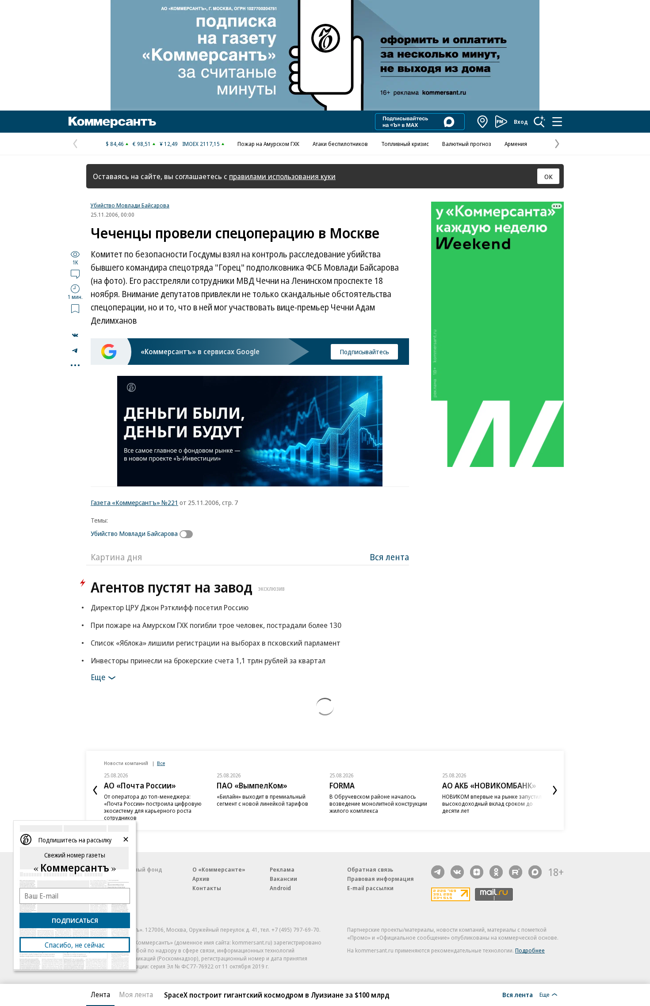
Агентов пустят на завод (188, 587)
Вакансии (283, 879)
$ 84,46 (115, 144)
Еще (98, 677)
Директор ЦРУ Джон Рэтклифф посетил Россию (170, 607)
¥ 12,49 (169, 144)
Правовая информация (380, 879)
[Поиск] (539, 121)
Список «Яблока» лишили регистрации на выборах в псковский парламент (215, 643)
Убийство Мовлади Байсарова (130, 205)
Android (280, 888)
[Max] (535, 872)
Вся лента (389, 557)
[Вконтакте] (457, 872)
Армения (516, 144)
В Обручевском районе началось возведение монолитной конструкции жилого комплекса (378, 803)
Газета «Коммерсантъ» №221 (134, 502)
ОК (548, 176)
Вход (521, 122)
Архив (200, 879)
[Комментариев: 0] (75, 274)
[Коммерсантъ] (112, 121)
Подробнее (530, 950)
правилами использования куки (282, 176)
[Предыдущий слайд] (95, 790)
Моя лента (136, 994)
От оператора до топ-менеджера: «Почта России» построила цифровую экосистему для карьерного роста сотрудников (153, 807)
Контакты (206, 888)
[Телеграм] (437, 872)
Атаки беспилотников (340, 144)
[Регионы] (482, 121)
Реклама (282, 869)
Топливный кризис (405, 144)
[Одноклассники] (496, 872)
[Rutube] (515, 872)
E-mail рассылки (370, 888)
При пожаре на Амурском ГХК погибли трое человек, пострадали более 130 (216, 625)
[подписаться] (188, 534)
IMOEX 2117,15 (201, 144)
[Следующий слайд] (555, 790)
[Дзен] (476, 872)
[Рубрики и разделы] (557, 121)
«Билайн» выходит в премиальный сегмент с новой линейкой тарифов (262, 799)
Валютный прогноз (466, 144)
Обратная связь (370, 869)
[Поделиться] (75, 335)
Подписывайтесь (364, 351)
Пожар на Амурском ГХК (268, 144)
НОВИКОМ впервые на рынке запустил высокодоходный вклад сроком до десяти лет (492, 803)
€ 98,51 (142, 144)
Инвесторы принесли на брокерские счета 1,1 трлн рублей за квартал (208, 660)
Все (161, 763)
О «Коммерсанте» (218, 869)
